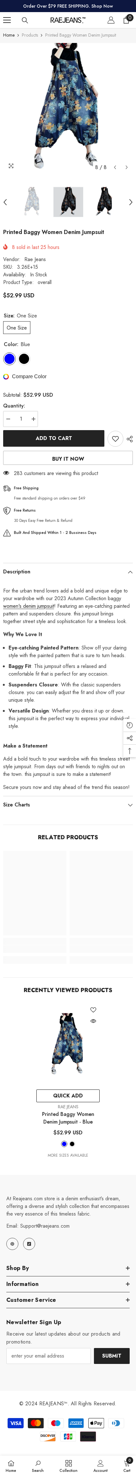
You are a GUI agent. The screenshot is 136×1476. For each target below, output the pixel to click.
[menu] (7, 20)
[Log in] (111, 20)
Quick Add (68, 1095)
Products (30, 35)
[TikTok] (29, 1244)
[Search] (25, 20)
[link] (34, 949)
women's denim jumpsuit (28, 606)
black (72, 1144)
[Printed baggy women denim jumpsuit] (68, 1045)
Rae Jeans (35, 259)
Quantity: (14, 405)
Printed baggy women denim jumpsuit (68, 1118)
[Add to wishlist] (115, 439)
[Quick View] (93, 1021)
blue (64, 1144)
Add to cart (54, 438)
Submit (111, 1355)
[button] (115, 167)
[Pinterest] (12, 1244)
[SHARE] (128, 439)
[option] (68, 108)
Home (9, 35)
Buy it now (68, 459)
